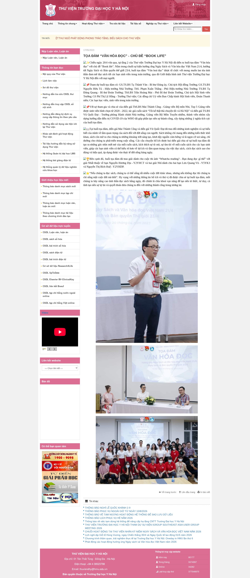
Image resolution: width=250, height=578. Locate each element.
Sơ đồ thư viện (51, 87)
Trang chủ (47, 23)
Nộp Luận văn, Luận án (55, 57)
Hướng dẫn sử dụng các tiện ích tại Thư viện (60, 125)
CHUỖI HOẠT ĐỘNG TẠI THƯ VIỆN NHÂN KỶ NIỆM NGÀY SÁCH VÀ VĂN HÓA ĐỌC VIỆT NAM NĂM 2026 (143, 531)
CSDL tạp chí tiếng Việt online (58, 302)
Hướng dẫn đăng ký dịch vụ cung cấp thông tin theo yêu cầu (60, 115)
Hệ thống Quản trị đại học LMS (59, 153)
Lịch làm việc (50, 80)
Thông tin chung (66, 23)
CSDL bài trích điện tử (54, 259)
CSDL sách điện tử (52, 252)
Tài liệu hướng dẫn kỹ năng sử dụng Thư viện (59, 145)
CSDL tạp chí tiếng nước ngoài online (59, 294)
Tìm (206, 29)
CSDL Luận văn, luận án (55, 232)
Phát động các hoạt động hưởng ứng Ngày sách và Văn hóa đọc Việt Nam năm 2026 (131, 541)
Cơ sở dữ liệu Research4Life (58, 265)
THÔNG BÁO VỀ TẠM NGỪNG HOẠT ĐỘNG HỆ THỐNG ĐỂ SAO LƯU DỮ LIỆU (129, 514)
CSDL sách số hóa (52, 239)
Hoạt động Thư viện (92, 23)
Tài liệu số (135, 23)
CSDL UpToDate (51, 272)
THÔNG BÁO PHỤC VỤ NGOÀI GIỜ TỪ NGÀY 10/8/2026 (116, 511)
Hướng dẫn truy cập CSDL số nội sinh (58, 105)
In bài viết (205, 492)
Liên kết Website (182, 23)
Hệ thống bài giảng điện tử (57, 160)
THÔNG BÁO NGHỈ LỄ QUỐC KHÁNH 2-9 (107, 507)
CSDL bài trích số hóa (54, 245)
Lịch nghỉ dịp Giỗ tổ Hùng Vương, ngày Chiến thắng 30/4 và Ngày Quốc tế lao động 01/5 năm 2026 (138, 535)
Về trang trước (168, 492)
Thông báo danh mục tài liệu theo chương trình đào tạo (58, 214)
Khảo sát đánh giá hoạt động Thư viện (58, 135)
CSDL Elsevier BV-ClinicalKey (58, 279)
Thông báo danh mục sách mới (59, 186)
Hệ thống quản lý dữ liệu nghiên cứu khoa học (60, 168)
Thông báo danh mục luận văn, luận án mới (59, 204)
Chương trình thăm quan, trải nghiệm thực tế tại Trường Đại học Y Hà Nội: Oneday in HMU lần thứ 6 (139, 538)
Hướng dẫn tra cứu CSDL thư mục (58, 95)
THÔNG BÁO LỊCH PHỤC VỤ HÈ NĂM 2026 (109, 518)
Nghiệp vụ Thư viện (156, 23)
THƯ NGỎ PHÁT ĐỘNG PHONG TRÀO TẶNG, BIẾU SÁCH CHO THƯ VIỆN (96, 38)
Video (45, 312)
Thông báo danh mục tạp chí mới (58, 194)
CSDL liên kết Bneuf (53, 286)
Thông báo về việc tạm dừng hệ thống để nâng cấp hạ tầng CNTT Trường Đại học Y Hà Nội (134, 521)
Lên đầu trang (188, 492)
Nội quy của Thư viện (54, 74)
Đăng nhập (200, 4)
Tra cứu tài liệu (117, 23)
